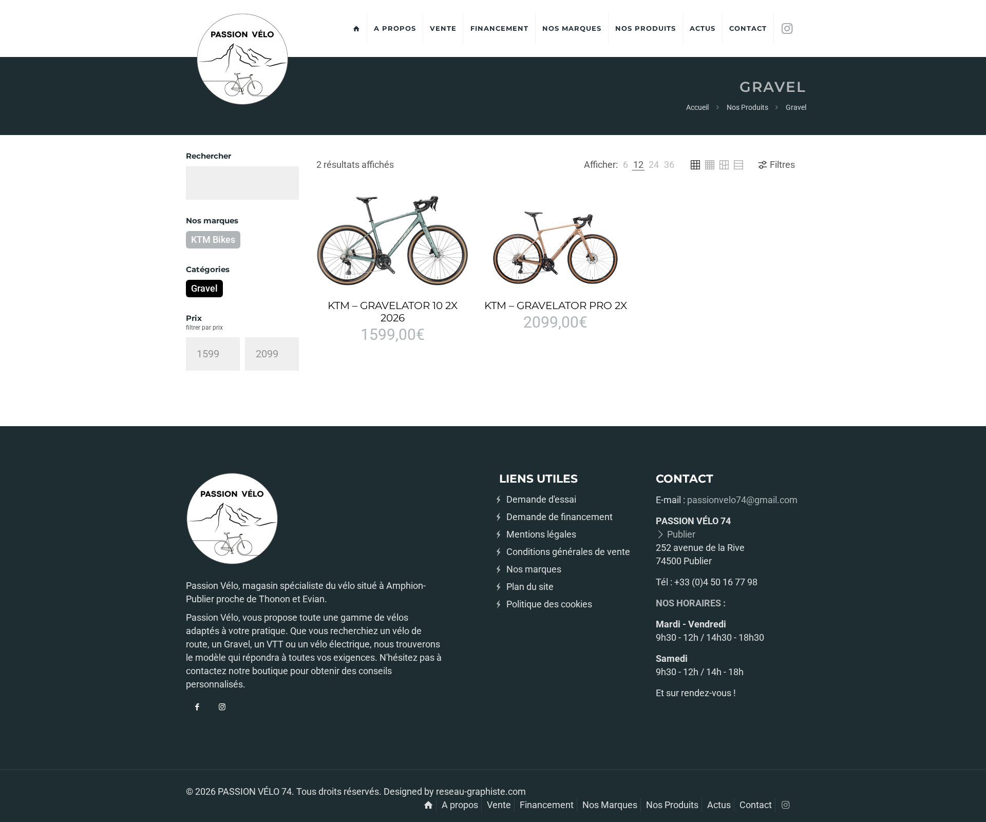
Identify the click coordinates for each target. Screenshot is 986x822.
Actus (719, 804)
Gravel (204, 288)
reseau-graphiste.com (481, 791)
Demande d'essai (541, 499)
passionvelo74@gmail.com (742, 499)
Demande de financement (559, 516)
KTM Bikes (213, 239)
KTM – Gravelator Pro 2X (555, 305)
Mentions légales (541, 534)
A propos (460, 804)
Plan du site (530, 586)
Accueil (697, 107)
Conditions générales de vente (568, 551)
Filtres (782, 164)
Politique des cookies (549, 604)
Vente (499, 804)
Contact (756, 804)
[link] (625, 164)
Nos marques (533, 569)
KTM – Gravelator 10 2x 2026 (393, 311)
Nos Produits (747, 107)
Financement (547, 804)
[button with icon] (197, 707)
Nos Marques (609, 804)
